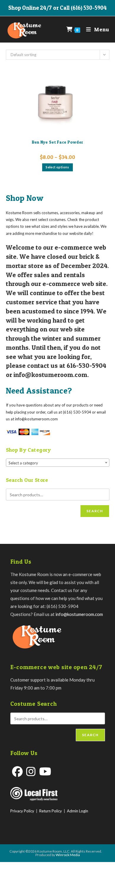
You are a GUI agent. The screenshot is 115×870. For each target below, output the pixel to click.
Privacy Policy (22, 811)
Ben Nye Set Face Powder (57, 141)
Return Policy (50, 811)
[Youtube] (45, 771)
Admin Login (77, 811)
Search (94, 511)
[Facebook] (17, 771)
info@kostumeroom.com (79, 614)
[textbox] (57, 463)
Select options (57, 167)
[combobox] (57, 462)
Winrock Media (68, 855)
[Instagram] (31, 771)
